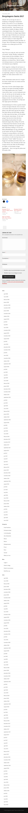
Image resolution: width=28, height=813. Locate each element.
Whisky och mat (7, 555)
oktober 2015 (6, 506)
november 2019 (7, 391)
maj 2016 (6, 492)
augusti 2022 (6, 338)
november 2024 (7, 313)
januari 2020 (6, 386)
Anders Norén (21, 810)
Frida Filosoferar (7, 527)
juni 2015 (6, 512)
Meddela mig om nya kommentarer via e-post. (14, 270)
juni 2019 (6, 403)
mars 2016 (6, 498)
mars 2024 (6, 327)
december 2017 (7, 439)
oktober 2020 (6, 361)
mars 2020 (6, 380)
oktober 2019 (6, 394)
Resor (5, 549)
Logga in (5, 562)
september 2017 (7, 447)
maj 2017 (6, 458)
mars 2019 (6, 408)
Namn (4, 252)
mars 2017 (6, 464)
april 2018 (6, 430)
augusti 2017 (6, 450)
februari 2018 (6, 436)
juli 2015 (5, 509)
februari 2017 (6, 467)
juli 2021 (5, 352)
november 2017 (7, 442)
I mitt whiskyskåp (7, 533)
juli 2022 (5, 341)
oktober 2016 (6, 478)
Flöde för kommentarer (8, 568)
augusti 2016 (6, 484)
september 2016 (7, 481)
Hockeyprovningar (7, 530)
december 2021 (7, 347)
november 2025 (7, 307)
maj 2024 (6, 324)
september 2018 (7, 419)
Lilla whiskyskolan (7, 535)
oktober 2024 (6, 316)
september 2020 (7, 363)
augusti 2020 (6, 366)
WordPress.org (7, 571)
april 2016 (6, 495)
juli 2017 (5, 453)
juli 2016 (5, 486)
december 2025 (7, 305)
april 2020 (6, 377)
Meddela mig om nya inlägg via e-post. (13, 272)
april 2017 (6, 461)
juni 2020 (6, 372)
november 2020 (7, 358)
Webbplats (4, 264)
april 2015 (6, 517)
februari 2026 (6, 299)
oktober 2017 (6, 444)
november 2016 (7, 475)
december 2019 (7, 389)
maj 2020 (6, 375)
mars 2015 (6, 520)
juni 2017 (6, 456)
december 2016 (7, 472)
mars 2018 (6, 433)
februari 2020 (6, 383)
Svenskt (5, 552)
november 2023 (7, 330)
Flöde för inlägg (7, 565)
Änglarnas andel (14, 5)
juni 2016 (6, 489)
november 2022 (7, 335)
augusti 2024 (6, 319)
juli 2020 (5, 369)
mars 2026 (6, 296)
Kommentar (5, 237)
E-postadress (5, 258)
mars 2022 (6, 344)
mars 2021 (6, 355)
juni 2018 (6, 428)
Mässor (5, 538)
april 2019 (6, 405)
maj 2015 (6, 514)
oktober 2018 (6, 416)
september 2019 (7, 397)
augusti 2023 (6, 333)
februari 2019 (6, 411)
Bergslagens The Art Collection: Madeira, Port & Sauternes (7, 210)
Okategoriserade (7, 544)
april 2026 (6, 293)
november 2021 (7, 349)
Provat (5, 547)
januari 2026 (6, 302)
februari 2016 (6, 500)
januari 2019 (6, 414)
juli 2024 (5, 321)
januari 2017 (6, 470)
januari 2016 (6, 503)
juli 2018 (5, 425)
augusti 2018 (6, 422)
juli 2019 (5, 400)
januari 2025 (6, 310)
